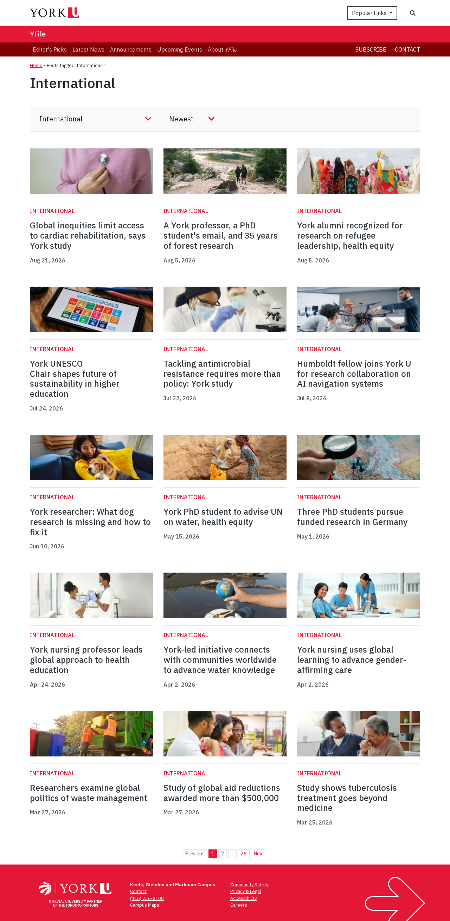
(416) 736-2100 (147, 898)
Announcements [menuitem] (131, 49)
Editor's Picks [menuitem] (50, 49)
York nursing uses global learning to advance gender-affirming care (351, 659)
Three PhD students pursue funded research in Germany (352, 516)
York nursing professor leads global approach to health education (86, 659)
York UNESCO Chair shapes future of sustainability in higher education (75, 378)
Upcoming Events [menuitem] (179, 49)
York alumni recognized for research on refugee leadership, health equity (350, 235)
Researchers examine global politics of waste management (88, 792)
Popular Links (370, 12)
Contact (407, 49)
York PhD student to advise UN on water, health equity (223, 516)
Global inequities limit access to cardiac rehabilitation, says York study (88, 235)
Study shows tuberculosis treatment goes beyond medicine (347, 798)
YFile (38, 34)
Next (258, 853)
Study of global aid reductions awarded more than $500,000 (221, 792)
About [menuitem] (222, 49)
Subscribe (370, 49)
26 (243, 853)
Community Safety (249, 885)
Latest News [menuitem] (88, 49)
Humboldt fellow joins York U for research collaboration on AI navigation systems (354, 373)
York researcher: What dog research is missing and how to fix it (90, 522)
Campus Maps (144, 905)
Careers (238, 905)
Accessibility (243, 898)
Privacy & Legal (245, 891)
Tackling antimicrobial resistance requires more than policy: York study (222, 373)
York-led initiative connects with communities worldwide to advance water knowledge (220, 659)
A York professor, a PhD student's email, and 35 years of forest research (220, 235)
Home (36, 65)
